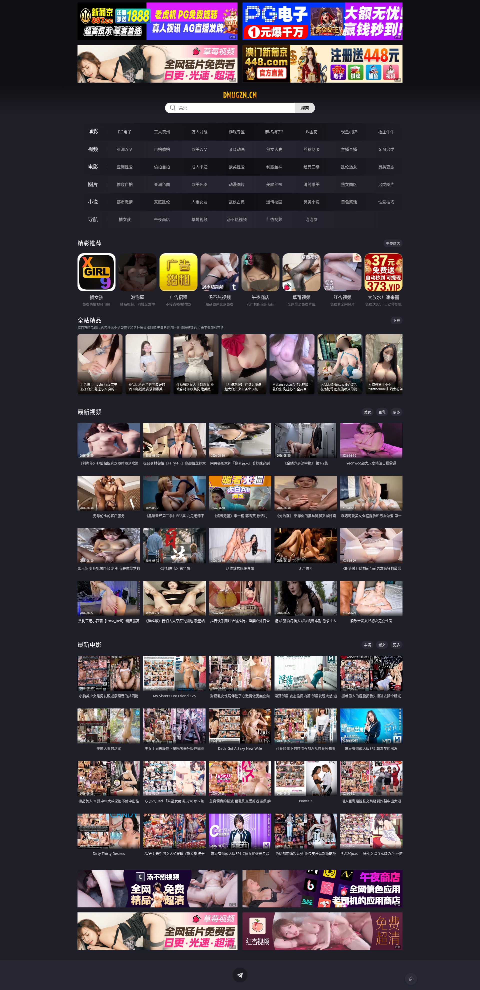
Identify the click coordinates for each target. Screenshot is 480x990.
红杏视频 (274, 219)
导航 (93, 219)
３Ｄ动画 (237, 149)
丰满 (367, 644)
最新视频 (90, 412)
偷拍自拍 (162, 167)
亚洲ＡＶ (125, 149)
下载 (396, 320)
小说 (93, 201)
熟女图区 (349, 184)
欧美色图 (200, 184)
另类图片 (386, 184)
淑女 (382, 644)
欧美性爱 (237, 167)
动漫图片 (237, 184)
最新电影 (90, 644)
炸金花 (312, 132)
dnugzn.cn (240, 95)
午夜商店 (162, 219)
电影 (93, 166)
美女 (367, 412)
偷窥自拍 (125, 184)
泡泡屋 (312, 219)
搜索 (305, 108)
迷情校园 (274, 202)
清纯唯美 (312, 184)
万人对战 (200, 132)
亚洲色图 (162, 184)
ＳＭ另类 (386, 149)
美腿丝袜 (274, 184)
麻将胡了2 (274, 132)
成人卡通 (200, 167)
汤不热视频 (237, 219)
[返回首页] (411, 979)
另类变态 (386, 167)
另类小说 (312, 202)
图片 (93, 184)
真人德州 (162, 132)
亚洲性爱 (125, 167)
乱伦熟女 (349, 167)
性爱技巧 (386, 202)
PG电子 (125, 132)
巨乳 (382, 412)
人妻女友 (200, 202)
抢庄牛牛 (386, 132)
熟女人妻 (274, 149)
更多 (396, 412)
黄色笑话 (349, 202)
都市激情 (125, 202)
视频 (93, 149)
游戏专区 (237, 132)
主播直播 (349, 149)
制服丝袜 (274, 167)
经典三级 (312, 167)
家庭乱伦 (162, 202)
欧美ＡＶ (200, 149)
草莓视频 (200, 219)
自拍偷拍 (162, 149)
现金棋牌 (349, 132)
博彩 (93, 131)
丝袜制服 (312, 149)
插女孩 (125, 219)
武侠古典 (237, 202)
